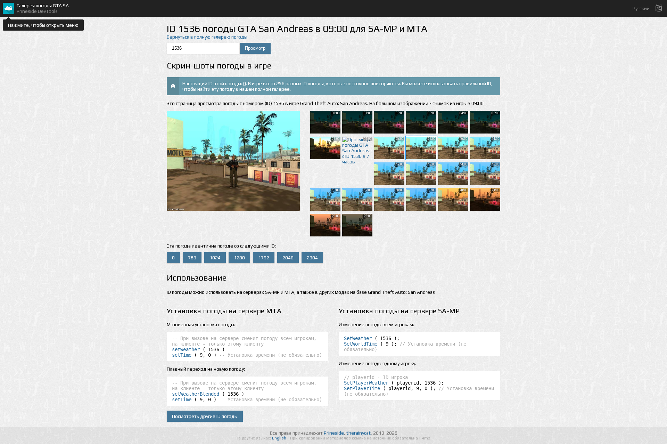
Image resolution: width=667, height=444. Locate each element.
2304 (312, 257)
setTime (181, 355)
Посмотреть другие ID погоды (205, 416)
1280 (239, 257)
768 (192, 257)
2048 (288, 257)
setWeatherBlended (195, 394)
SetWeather (358, 338)
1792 (263, 257)
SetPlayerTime (362, 388)
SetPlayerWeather (366, 383)
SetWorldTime (360, 344)
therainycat (358, 433)
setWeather (186, 349)
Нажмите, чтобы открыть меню (43, 25)
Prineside (334, 433)
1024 (215, 257)
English (279, 438)
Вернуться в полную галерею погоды (207, 37)
